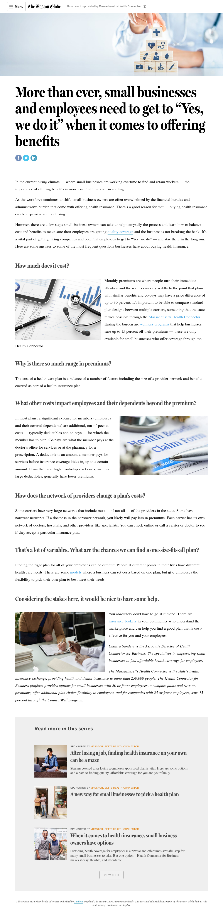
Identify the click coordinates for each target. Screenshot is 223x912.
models (75, 572)
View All (111, 874)
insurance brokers (123, 621)
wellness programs (154, 324)
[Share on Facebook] (18, 160)
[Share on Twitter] (26, 160)
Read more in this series (63, 728)
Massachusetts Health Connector (120, 6)
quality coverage (120, 231)
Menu (19, 6)
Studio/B (78, 901)
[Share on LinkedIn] (33, 160)
